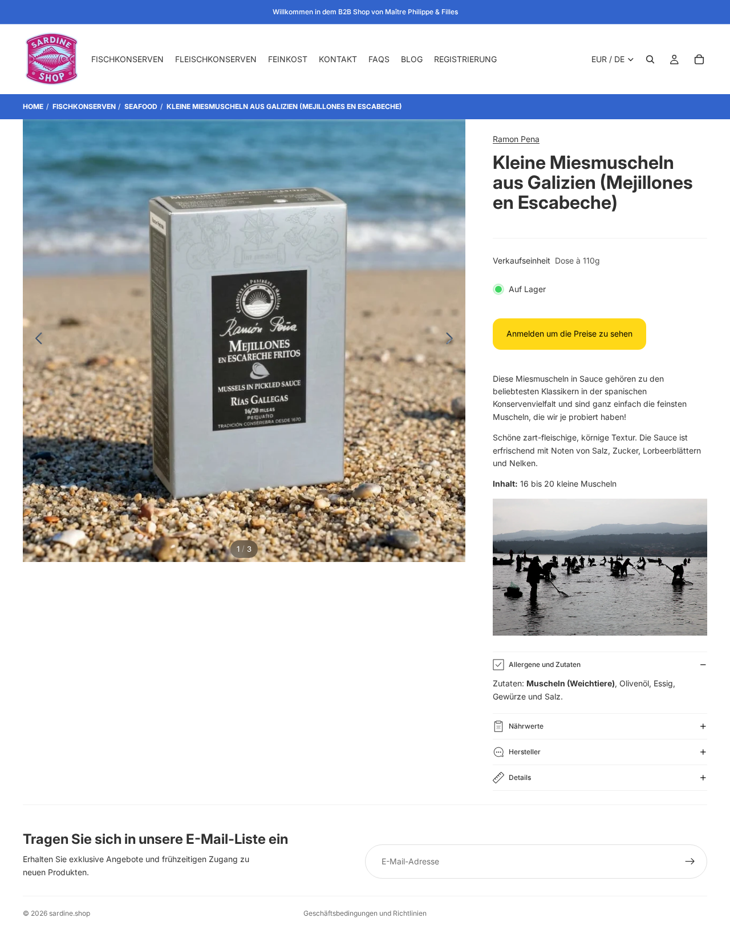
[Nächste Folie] (452, 340)
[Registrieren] (690, 862)
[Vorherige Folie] (35, 340)
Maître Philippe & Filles (421, 11)
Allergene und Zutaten (545, 664)
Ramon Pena (516, 139)
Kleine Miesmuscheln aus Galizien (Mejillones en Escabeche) (284, 106)
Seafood (140, 106)
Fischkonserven (84, 106)
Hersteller (525, 751)
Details (520, 777)
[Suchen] (650, 59)
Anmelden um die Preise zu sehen (569, 333)
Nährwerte (526, 726)
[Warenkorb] (699, 59)
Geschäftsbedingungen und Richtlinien (365, 913)
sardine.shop (69, 913)
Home (33, 106)
